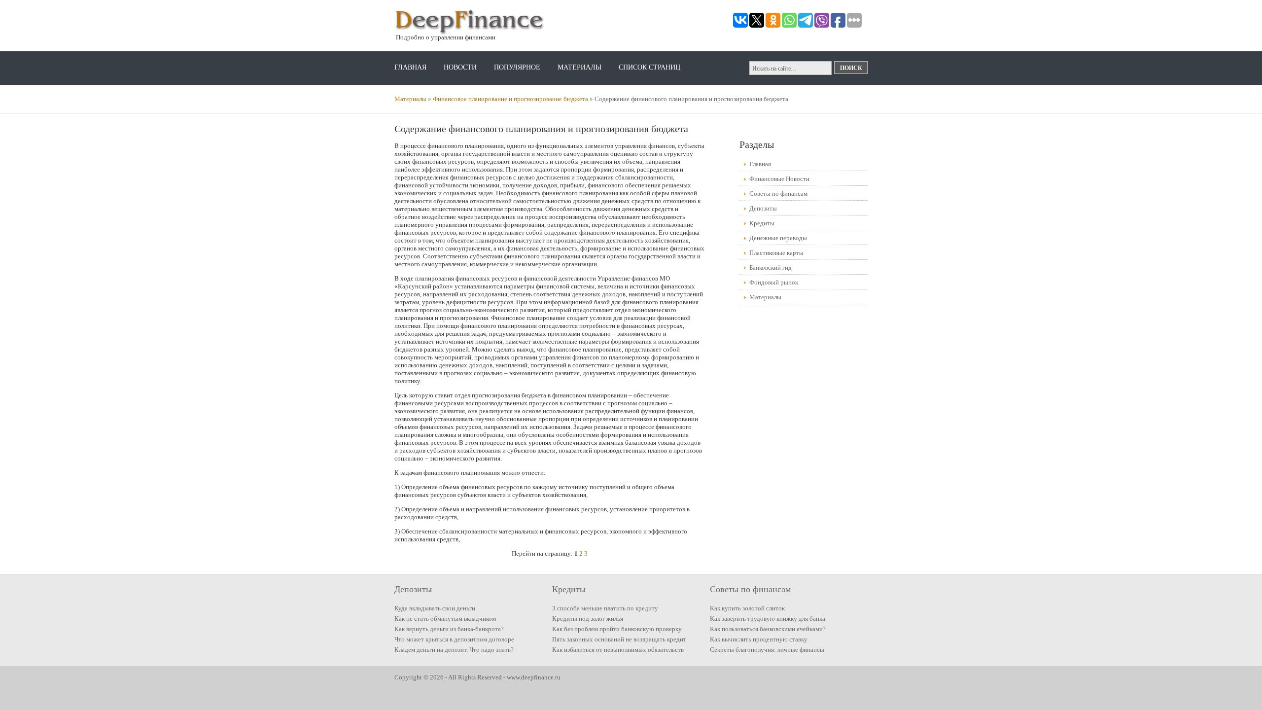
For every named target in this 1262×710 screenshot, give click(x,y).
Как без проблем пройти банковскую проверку (617, 629)
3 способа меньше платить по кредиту (605, 608)
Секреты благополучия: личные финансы (767, 649)
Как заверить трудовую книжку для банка (767, 618)
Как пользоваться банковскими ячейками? (768, 629)
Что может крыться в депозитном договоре (454, 639)
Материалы (579, 67)
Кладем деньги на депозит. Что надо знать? (454, 649)
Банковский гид (770, 267)
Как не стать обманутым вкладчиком (445, 618)
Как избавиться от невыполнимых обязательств (618, 649)
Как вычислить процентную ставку (758, 639)
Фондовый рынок (773, 282)
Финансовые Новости (779, 178)
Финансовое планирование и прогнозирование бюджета (510, 99)
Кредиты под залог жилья (587, 618)
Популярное (517, 67)
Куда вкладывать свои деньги (434, 608)
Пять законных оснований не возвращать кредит (619, 639)
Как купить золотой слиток (747, 608)
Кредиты (761, 223)
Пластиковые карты (776, 252)
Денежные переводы (778, 238)
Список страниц (649, 67)
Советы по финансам (778, 193)
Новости (460, 67)
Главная (410, 67)
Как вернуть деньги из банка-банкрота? (449, 629)
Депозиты (763, 208)
